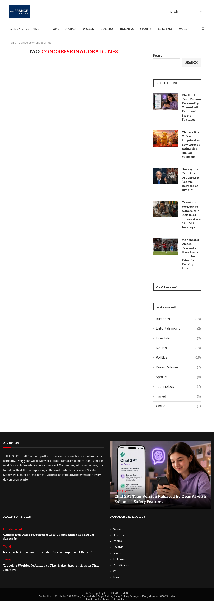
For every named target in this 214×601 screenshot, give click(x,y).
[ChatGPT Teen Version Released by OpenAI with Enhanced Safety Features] (165, 101)
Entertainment (178, 328)
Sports (146, 29)
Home (54, 29)
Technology (178, 387)
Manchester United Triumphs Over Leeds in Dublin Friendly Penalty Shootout (190, 254)
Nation (70, 29)
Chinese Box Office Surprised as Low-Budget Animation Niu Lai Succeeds (191, 145)
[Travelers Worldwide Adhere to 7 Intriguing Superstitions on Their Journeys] (165, 209)
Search (158, 55)
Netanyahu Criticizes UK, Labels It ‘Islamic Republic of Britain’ (190, 180)
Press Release (178, 367)
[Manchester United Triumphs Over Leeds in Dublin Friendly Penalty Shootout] (165, 246)
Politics (107, 29)
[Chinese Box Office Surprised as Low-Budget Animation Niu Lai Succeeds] (165, 138)
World (88, 29)
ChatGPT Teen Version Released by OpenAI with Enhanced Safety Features (191, 107)
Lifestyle (165, 29)
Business (127, 29)
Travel (178, 396)
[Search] (203, 29)
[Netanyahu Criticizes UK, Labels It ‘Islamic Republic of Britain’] (165, 176)
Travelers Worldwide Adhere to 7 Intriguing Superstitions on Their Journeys (191, 215)
